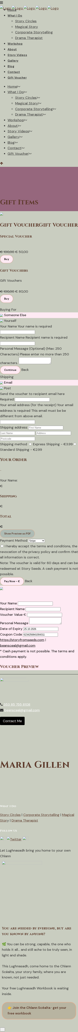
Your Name (8, 326)
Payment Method (13, 540)
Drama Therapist (25, 820)
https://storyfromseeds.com (22, 640)
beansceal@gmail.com (17, 645)
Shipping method (13, 444)
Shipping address (13, 427)
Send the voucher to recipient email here (32, 394)
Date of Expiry (11, 628)
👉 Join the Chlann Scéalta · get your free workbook (37, 1010)
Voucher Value (11, 614)
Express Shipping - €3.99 (52, 444)
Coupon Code (11, 634)
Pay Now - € (12, 581)
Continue (10, 370)
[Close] (2, 1029)
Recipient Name (12, 337)
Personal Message (14, 623)
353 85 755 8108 (17, 704)
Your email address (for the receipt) (28, 405)
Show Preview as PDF (17, 533)
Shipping (7, 377)
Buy (6, 259)
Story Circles (10, 815)
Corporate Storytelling (41, 815)
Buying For (8, 309)
